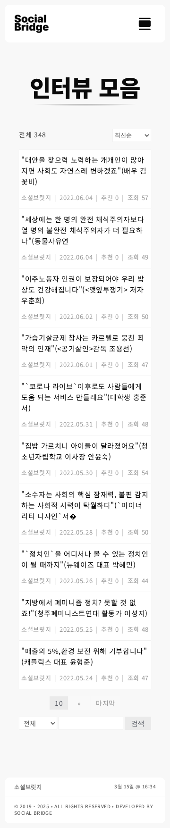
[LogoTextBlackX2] (36, 18)
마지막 (105, 703)
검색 (137, 723)
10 (59, 703)
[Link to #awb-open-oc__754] (144, 23)
